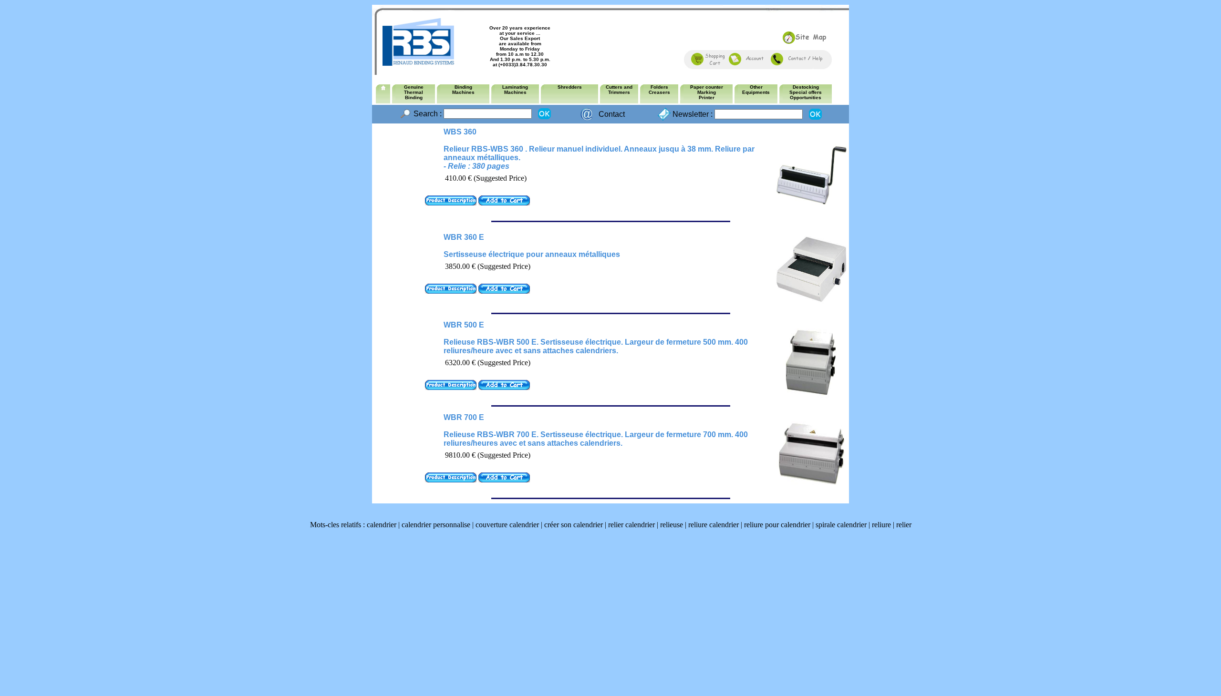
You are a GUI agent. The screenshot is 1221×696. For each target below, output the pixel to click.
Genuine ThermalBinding (414, 92)
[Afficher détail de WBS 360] (450, 203)
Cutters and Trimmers (619, 89)
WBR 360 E (464, 237)
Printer (706, 97)
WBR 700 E (464, 417)
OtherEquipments (756, 89)
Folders (659, 87)
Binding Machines (463, 89)
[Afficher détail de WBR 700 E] (450, 480)
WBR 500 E (464, 325)
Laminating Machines (515, 89)
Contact (612, 114)
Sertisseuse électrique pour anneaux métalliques (532, 254)
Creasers (659, 92)
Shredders (570, 87)
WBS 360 (460, 132)
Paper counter (706, 87)
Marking (706, 92)
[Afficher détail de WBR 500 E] (450, 387)
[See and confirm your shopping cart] (708, 63)
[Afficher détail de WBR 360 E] (450, 291)
